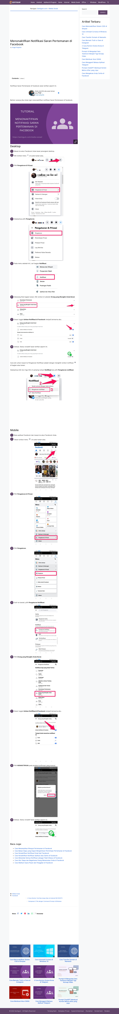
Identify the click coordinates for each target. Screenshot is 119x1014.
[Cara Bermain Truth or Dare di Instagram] (19, 977)
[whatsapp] (32, 913)
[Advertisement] (44, 26)
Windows (93, 2)
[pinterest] (25, 913)
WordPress (102, 2)
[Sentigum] (14, 2)
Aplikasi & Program (50, 2)
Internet (66, 2)
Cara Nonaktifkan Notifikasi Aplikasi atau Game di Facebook (36, 856)
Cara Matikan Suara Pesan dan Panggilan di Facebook (34, 863)
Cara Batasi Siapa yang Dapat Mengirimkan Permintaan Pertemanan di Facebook (43, 851)
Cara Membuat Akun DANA (19, 1001)
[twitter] (21, 913)
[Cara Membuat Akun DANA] (19, 997)
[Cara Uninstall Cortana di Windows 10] (43, 956)
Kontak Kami (99, 1011)
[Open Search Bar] (108, 2)
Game (60, 2)
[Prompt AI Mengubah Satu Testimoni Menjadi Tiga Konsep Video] (68, 975)
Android (39, 2)
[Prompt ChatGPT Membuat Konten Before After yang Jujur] (68, 996)
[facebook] (18, 913)
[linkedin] (28, 913)
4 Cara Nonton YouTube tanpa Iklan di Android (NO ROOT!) (44, 898)
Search (84, 9)
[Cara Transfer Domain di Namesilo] (68, 956)
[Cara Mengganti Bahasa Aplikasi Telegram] (43, 997)
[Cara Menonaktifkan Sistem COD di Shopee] (19, 956)
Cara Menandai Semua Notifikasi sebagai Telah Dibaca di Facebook (38, 858)
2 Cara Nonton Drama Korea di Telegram (44, 981)
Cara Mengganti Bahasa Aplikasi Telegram (44, 1002)
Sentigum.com (42, 8)
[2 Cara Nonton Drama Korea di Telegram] (43, 977)
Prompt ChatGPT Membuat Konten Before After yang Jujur (68, 1001)
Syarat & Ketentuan (77, 1011)
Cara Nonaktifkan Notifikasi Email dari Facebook (32, 853)
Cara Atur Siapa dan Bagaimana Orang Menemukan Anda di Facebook (39, 860)
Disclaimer (89, 1011)
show (22, 78)
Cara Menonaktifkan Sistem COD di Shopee (20, 960)
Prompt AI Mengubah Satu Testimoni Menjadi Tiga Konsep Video (68, 980)
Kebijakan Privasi (63, 1011)
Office (84, 2)
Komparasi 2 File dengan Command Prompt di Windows (44, 901)
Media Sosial (75, 2)
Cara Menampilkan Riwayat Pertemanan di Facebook (33, 848)
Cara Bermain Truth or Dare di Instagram (19, 981)
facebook (15, 895)
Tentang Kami (51, 1011)
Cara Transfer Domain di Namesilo (68, 960)
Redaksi (107, 1011)
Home (33, 2)
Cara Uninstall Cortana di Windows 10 (44, 960)
